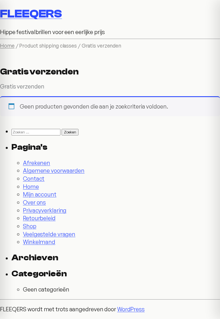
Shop (29, 226)
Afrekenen (36, 162)
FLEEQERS (31, 13)
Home (7, 45)
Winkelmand (39, 241)
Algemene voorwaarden (54, 170)
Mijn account (39, 194)
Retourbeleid (39, 218)
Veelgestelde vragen (49, 234)
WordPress (131, 309)
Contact (33, 178)
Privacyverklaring (44, 210)
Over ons (34, 202)
